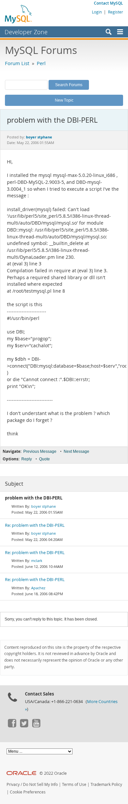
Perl (41, 63)
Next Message (76, 451)
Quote (44, 459)
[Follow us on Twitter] (24, 726)
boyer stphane (43, 506)
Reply (26, 459)
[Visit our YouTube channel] (36, 726)
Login (97, 11)
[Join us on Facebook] (12, 726)
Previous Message (39, 451)
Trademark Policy (106, 784)
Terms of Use (74, 784)
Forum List (17, 63)
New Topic (64, 100)
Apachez (38, 587)
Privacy (13, 784)
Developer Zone (26, 32)
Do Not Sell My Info (40, 784)
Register (115, 11)
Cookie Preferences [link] (28, 792)
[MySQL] (18, 14)
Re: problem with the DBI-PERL (35, 525)
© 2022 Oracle (53, 773)
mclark (36, 560)
